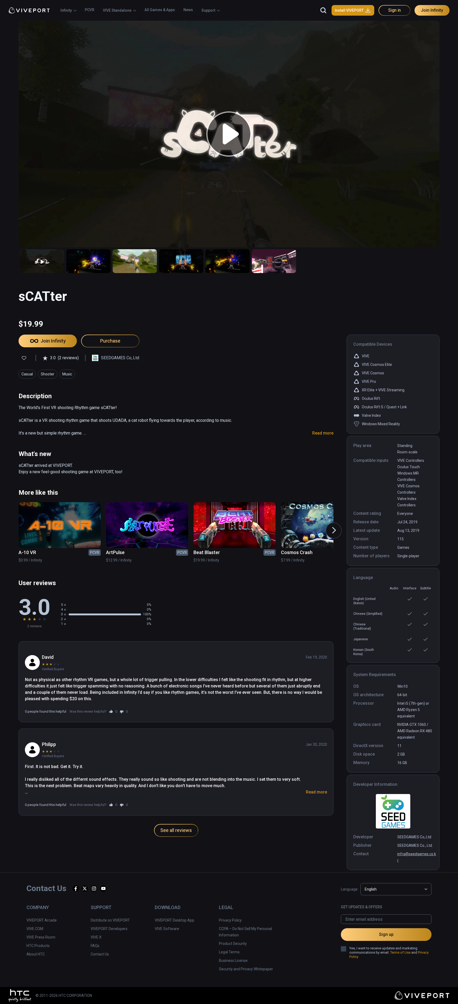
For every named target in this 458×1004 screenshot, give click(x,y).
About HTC (36, 954)
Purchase (110, 341)
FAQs (95, 946)
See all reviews (176, 830)
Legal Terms (229, 952)
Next (328, 525)
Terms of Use (400, 952)
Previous (11, 525)
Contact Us (100, 954)
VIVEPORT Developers (109, 929)
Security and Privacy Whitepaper (246, 969)
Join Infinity (432, 10)
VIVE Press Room (41, 937)
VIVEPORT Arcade (42, 920)
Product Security (233, 943)
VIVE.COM (35, 929)
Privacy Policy (230, 920)
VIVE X (96, 937)
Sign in (394, 10)
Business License (233, 960)
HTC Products (38, 946)
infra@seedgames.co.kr (416, 857)
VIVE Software (167, 929)
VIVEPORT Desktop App (174, 920)
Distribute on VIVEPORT (110, 920)
